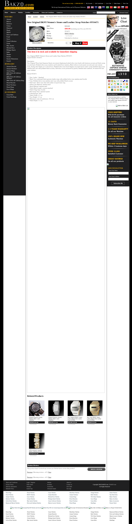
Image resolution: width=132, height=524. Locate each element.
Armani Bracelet (11, 66)
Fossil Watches (9, 494)
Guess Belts (10, 94)
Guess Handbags (11, 97)
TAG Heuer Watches (96, 497)
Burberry (9, 23)
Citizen (9, 26)
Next (49, 472)
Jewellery (35, 16)
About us (69, 482)
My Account (89, 3)
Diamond (9, 28)
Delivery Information (11, 486)
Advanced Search (123, 12)
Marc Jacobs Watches (32, 501)
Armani (9, 19)
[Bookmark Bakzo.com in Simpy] (115, 85)
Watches (42, 16)
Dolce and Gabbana (12, 34)
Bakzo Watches (113, 497)
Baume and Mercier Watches (13, 503)
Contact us (69, 484)
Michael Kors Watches (53, 497)
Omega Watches (95, 492)
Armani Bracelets (52, 494)
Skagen (9, 54)
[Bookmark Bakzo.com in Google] (115, 88)
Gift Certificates (99, 3)
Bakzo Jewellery (114, 499)
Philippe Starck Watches (54, 499)
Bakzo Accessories (114, 501)
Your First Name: (113, 170)
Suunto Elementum (12, 59)
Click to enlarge (37, 42)
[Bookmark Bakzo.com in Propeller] (124, 85)
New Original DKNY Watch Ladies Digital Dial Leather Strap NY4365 (75, 419)
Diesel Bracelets (73, 499)
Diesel (8, 30)
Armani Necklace (12, 68)
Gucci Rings (10, 89)
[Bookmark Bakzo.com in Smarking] (121, 91)
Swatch (9, 61)
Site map (69, 488)
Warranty (29, 486)
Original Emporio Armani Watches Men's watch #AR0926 (55, 419)
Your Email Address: (114, 176)
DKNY (9, 32)
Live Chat (108, 3)
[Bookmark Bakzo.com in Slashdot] (121, 85)
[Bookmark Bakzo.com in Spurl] (112, 88)
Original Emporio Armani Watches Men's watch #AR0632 (35, 419)
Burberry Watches (10, 499)
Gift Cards (69, 486)
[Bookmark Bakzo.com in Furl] (127, 85)
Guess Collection (11, 41)
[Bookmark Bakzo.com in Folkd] (118, 82)
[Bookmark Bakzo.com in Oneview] (112, 82)
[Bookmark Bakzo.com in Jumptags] (112, 85)
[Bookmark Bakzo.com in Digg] (121, 82)
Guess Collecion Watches (54, 501)
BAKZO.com (112, 484)
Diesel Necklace (11, 85)
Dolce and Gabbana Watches (34, 503)
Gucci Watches (30, 497)
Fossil (8, 37)
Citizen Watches (31, 499)
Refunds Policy (10, 488)
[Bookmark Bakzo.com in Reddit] (109, 85)
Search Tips (30, 488)
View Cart (125, 3)
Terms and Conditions (11, 482)
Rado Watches (94, 494)
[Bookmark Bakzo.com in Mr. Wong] (109, 82)
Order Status (117, 3)
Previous (29, 472)
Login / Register (31, 482)
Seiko (8, 52)
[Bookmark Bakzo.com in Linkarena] (115, 82)
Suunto (9, 56)
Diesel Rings (10, 87)
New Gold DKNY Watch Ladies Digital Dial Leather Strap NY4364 (94, 419)
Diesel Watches (31, 492)
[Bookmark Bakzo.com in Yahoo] (109, 88)
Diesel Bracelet (11, 82)
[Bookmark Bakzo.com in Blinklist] (118, 88)
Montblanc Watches (74, 492)
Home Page (8, 492)
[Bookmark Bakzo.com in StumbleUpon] (118, 85)
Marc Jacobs (10, 45)
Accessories (50, 486)
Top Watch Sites (114, 494)
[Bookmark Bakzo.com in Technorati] (127, 88)
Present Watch (113, 503)
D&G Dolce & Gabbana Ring (15, 80)
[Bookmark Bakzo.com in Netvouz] (124, 91)
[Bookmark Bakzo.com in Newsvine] (112, 91)
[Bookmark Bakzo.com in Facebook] (127, 82)
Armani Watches (10, 497)
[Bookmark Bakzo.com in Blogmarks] (121, 88)
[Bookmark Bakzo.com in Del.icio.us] (124, 82)
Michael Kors (11, 48)
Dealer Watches (113, 492)
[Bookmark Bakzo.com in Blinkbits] (115, 91)
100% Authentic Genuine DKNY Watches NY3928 (35, 450)
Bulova (9, 21)
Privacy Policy (10, 484)
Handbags (93, 503)
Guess (8, 43)
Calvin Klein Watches (11, 501)
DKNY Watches (69, 33)
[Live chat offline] (118, 27)
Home (6, 12)
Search (94, 12)
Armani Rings (11, 71)
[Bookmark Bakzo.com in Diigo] (124, 88)
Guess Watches (52, 492)
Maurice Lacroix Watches (54, 503)
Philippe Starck (11, 50)
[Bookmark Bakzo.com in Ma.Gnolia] (118, 91)
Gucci (8, 39)
